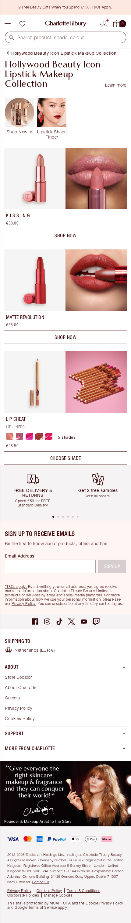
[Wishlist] (22, 23)
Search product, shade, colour (50, 37)
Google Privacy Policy (104, 903)
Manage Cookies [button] (58, 895)
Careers (12, 697)
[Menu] (7, 23)
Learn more (115, 84)
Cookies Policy (19, 718)
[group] (35, 489)
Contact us (40, 882)
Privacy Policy (24, 603)
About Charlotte (21, 687)
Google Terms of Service (36, 907)
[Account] (104, 22)
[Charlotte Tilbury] (65, 24)
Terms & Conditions (83, 890)
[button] (11, 37)
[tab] (53, 517)
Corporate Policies (23, 895)
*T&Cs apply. (16, 586)
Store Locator (18, 677)
